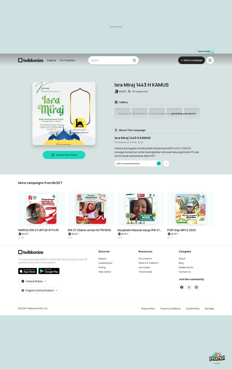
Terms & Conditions (170, 308)
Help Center (104, 271)
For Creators (67, 60)
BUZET (25, 233)
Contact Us (185, 271)
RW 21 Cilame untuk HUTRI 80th (89, 230)
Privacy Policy (148, 308)
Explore (51, 60)
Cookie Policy (193, 308)
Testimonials (145, 271)
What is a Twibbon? (149, 262)
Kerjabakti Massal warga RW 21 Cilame (141, 230)
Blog (181, 262)
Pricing (101, 267)
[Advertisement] (116, 27)
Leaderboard (105, 262)
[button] (134, 60)
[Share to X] (189, 287)
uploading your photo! (183, 113)
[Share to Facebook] (181, 287)
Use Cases (144, 267)
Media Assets (186, 267)
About (182, 258)
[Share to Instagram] (196, 287)
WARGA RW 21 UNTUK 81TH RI (38, 230)
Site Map (209, 308)
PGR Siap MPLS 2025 (181, 230)
